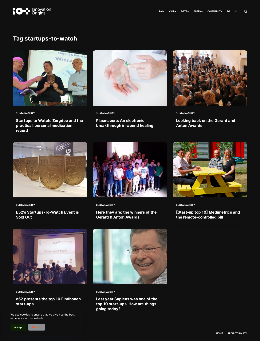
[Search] (245, 11)
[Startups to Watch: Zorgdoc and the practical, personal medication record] (50, 78)
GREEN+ (198, 11)
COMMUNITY (214, 11)
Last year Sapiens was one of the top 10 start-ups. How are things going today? (126, 304)
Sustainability (25, 113)
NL (236, 11)
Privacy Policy (237, 333)
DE (228, 11)
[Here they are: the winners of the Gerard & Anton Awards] (130, 169)
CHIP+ (172, 11)
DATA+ (185, 11)
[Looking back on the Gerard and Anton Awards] (210, 78)
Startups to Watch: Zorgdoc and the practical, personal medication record (49, 125)
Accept (18, 327)
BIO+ (161, 11)
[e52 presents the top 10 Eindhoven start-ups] (50, 256)
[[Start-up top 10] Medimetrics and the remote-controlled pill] (210, 169)
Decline (36, 327)
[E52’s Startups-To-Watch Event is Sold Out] (50, 169)
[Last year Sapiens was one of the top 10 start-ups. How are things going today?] (130, 256)
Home (219, 333)
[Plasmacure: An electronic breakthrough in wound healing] (130, 78)
